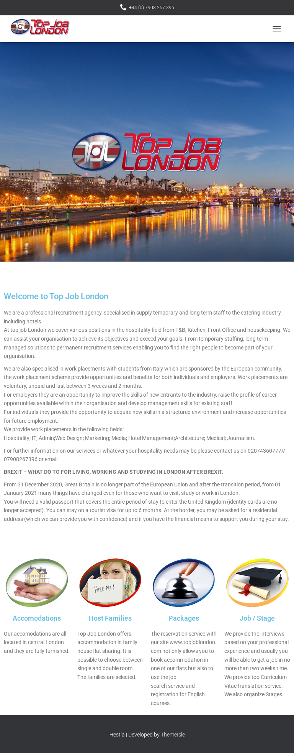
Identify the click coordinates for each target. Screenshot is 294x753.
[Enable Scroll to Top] (279, 737)
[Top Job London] (42, 28)
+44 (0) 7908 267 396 (151, 7)
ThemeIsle (173, 735)
